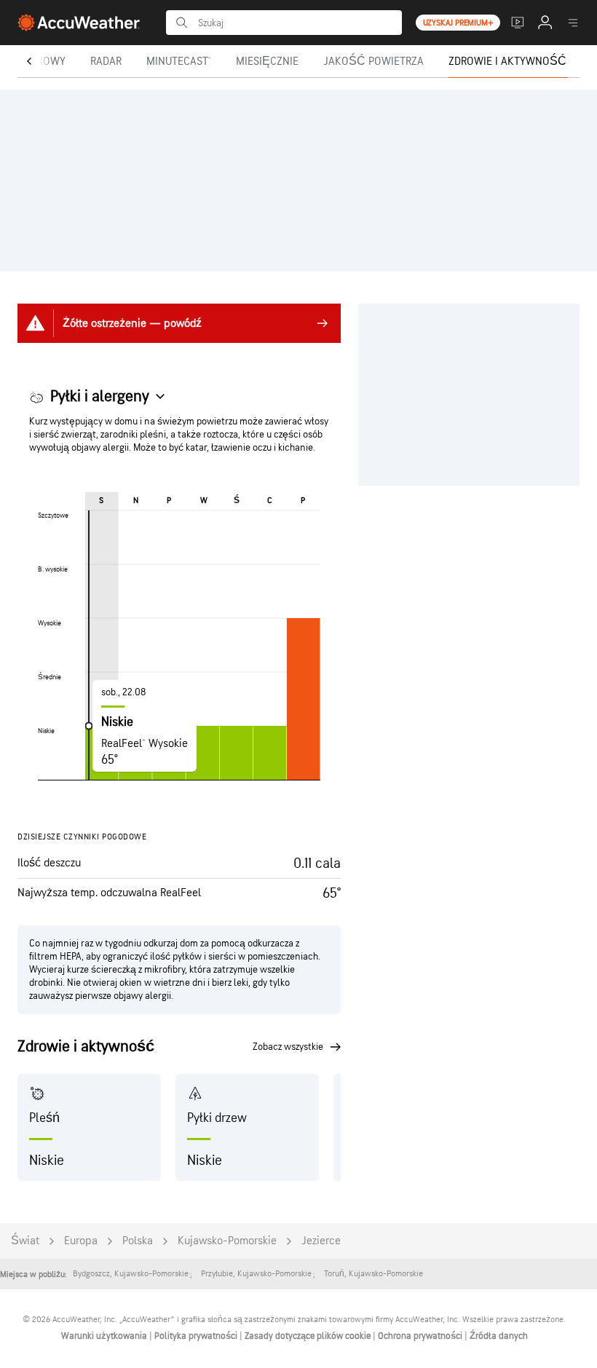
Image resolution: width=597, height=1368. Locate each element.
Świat (25, 1241)
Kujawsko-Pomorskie (227, 1241)
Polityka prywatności (197, 1336)
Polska (137, 1241)
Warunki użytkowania (105, 1336)
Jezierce (321, 1241)
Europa (81, 1241)
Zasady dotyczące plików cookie (309, 1336)
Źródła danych (499, 1336)
